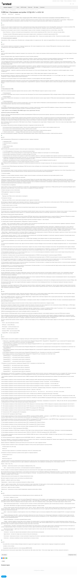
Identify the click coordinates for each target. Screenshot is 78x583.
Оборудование (17, 14)
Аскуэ (3, 561)
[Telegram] (5, 558)
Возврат (61, 0)
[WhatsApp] (6, 558)
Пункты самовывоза (68, 0)
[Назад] (71, 10)
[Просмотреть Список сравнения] (70, 4)
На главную (4, 554)
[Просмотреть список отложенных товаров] (73, 4)
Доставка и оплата (56, 0)
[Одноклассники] (3, 558)
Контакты (74, 0)
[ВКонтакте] (2, 558)
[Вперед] (76, 10)
